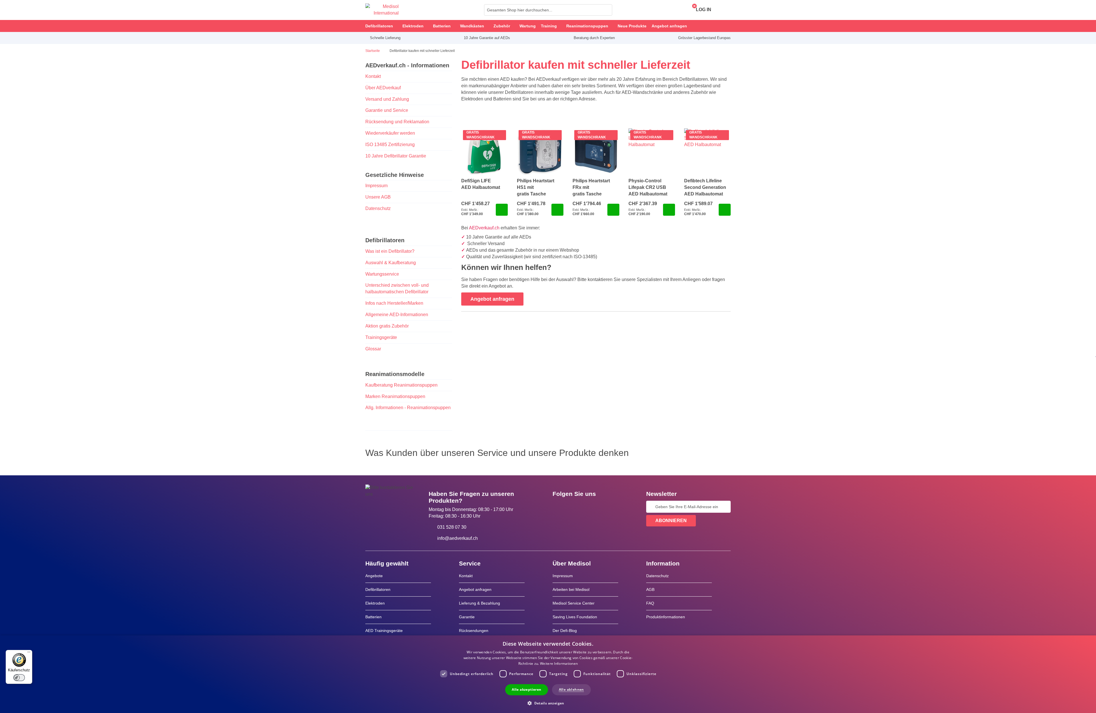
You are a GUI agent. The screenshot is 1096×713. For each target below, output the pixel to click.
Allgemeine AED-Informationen (396, 314)
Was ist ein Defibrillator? (389, 251)
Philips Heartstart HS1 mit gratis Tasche (535, 187)
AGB (650, 589)
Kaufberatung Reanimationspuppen (401, 385)
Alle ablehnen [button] (571, 689)
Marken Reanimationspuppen (395, 396)
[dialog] (548, 674)
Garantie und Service (386, 110)
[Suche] (606, 10)
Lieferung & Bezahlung (479, 603)
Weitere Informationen (559, 663)
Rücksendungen (473, 630)
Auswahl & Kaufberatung (390, 262)
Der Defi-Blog (565, 630)
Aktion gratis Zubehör (387, 326)
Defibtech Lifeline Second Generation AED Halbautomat (705, 187)
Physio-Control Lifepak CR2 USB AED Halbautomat (647, 187)
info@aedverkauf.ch (457, 538)
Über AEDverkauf (383, 87)
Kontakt (373, 76)
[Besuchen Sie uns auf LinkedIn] (575, 507)
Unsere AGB (378, 197)
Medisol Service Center (574, 603)
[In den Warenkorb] (502, 210)
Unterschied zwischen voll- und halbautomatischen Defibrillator (397, 288)
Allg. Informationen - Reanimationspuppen (408, 407)
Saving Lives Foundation (575, 617)
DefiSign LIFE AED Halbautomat (480, 184)
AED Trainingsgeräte (384, 630)
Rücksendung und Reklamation (397, 121)
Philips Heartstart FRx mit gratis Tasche (591, 187)
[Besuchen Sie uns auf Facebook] (559, 507)
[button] (548, 703)
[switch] (19, 677)
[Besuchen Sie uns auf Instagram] (592, 507)
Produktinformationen (665, 617)
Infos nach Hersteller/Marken (394, 303)
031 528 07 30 (451, 527)
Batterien (373, 617)
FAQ (650, 603)
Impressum (376, 185)
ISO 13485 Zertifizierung (390, 144)
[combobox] (548, 10)
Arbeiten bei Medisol (571, 589)
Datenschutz (378, 208)
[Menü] (28, 653)
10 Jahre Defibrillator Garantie (395, 155)
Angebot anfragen (475, 589)
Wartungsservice (382, 274)
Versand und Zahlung (387, 99)
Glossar (373, 348)
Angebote (374, 575)
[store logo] (382, 10)
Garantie (467, 617)
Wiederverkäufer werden (390, 133)
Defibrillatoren (377, 589)
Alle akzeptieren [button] (526, 689)
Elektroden (375, 603)
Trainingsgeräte (381, 337)
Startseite (373, 51)
